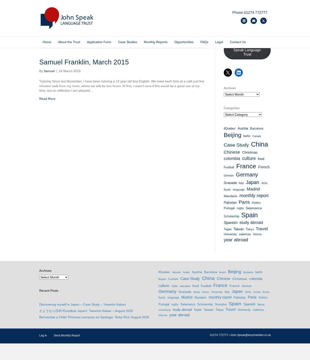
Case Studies (127, 42)
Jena (264, 183)
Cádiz (174, 286)
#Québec (230, 128)
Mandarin (230, 196)
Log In (43, 335)
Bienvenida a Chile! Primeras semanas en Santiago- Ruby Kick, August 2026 (94, 317)
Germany (247, 174)
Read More (47, 98)
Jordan (257, 292)
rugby (240, 208)
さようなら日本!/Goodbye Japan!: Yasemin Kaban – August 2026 (86, 311)
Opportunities (184, 42)
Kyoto (227, 189)
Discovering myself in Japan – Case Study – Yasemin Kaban (82, 304)
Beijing (232, 135)
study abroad (251, 222)
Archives (230, 88)
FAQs (204, 42)
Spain (249, 215)
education (185, 286)
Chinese (232, 152)
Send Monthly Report (67, 335)
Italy (241, 183)
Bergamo (248, 272)
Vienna (257, 234)
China (259, 144)
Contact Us (238, 42)
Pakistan (230, 202)
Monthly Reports (155, 42)
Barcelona (256, 128)
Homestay (217, 292)
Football (229, 167)
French (264, 167)
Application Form (99, 42)
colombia (232, 158)
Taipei (227, 229)
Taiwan (239, 229)
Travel (262, 228)
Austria (243, 128)
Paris (244, 202)
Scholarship (231, 216)
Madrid (253, 189)
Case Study (236, 144)
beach (222, 272)
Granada (230, 183)
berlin (246, 136)
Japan (252, 182)
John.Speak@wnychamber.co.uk (250, 335)
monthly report (254, 195)
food (261, 159)
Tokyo (250, 229)
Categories (231, 108)
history (205, 292)
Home (47, 42)
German (229, 175)
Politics (256, 202)
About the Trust (69, 42)
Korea (266, 292)
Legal (219, 42)
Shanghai (221, 304)
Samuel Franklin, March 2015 (84, 62)
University (230, 234)
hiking (196, 292)
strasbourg (164, 310)
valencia (245, 234)
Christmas (250, 152)
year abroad (236, 239)
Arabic (186, 272)
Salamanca (254, 208)
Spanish (230, 222)
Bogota (162, 279)
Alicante (176, 272)
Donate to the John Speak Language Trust (247, 50)
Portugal (229, 208)
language (239, 189)
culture (249, 158)
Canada (256, 136)
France (246, 166)
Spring (260, 304)
